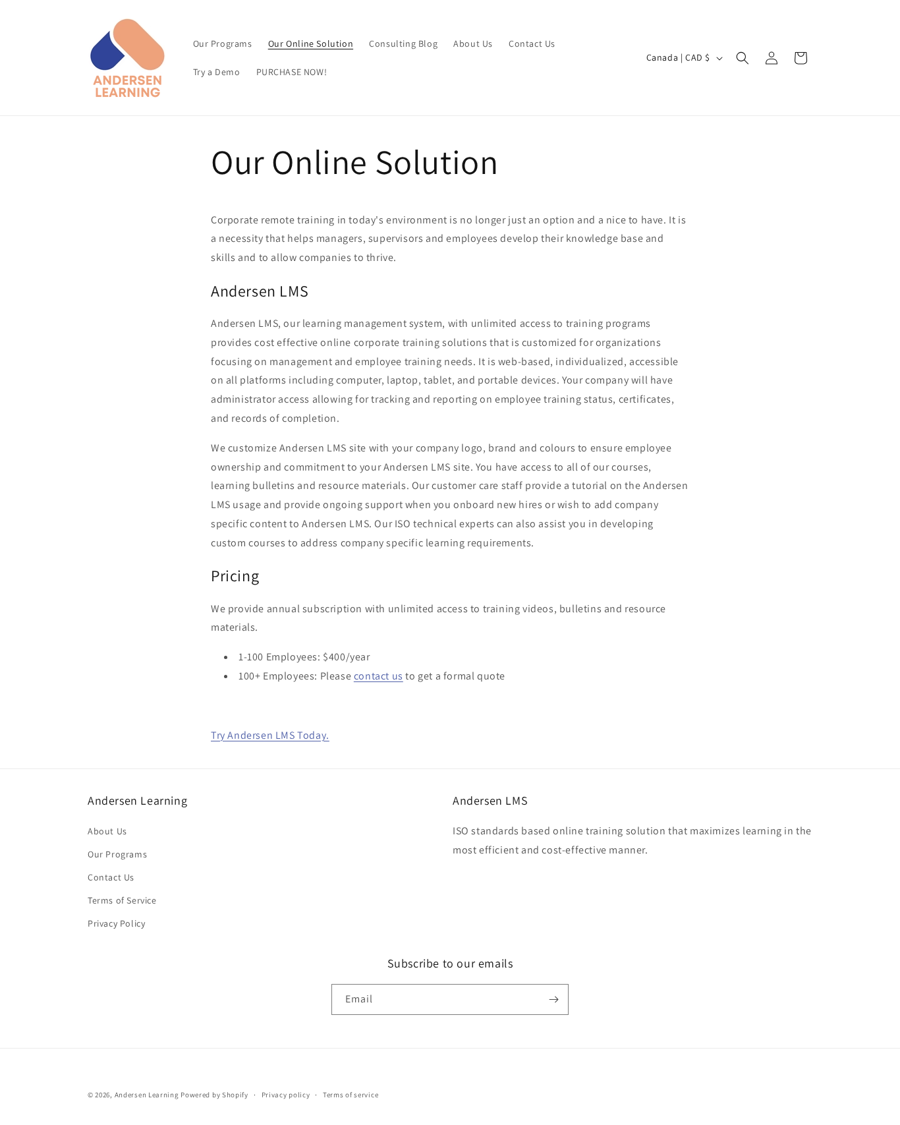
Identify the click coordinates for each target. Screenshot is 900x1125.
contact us (378, 676)
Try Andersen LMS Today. (270, 735)
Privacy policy (286, 1094)
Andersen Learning (147, 1094)
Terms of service (350, 1094)
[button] (742, 57)
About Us (107, 831)
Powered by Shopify (214, 1094)
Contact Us (111, 877)
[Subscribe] (553, 999)
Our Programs (117, 854)
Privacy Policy (116, 923)
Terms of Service (122, 900)
